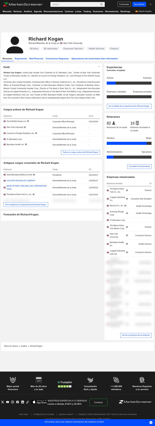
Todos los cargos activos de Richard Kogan (80, 152)
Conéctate (124, 4)
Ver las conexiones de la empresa (136, 335)
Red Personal (36, 58)
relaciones (50, 48)
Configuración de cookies (43, 414)
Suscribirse (139, 4)
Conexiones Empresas (57, 58)
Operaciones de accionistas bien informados (94, 58)
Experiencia (21, 58)
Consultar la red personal (139, 166)
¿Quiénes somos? (66, 414)
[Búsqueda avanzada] (101, 4)
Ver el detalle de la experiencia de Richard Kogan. (25, 205)
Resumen (7, 58)
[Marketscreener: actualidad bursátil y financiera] (22, 4)
